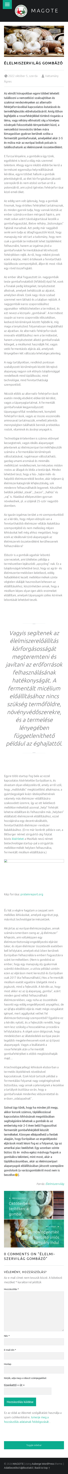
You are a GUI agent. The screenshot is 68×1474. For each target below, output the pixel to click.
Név (7, 1336)
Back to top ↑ (42, 1467)
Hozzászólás (11, 1289)
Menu (7, 4)
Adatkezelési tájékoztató (18, 1467)
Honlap (7, 1364)
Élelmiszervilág (55, 1183)
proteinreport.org (31, 894)
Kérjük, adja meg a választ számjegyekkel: (25, 1378)
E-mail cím (10, 1350)
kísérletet (18, 838)
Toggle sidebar (34, 1445)
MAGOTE (45, 10)
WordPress (48, 1463)
